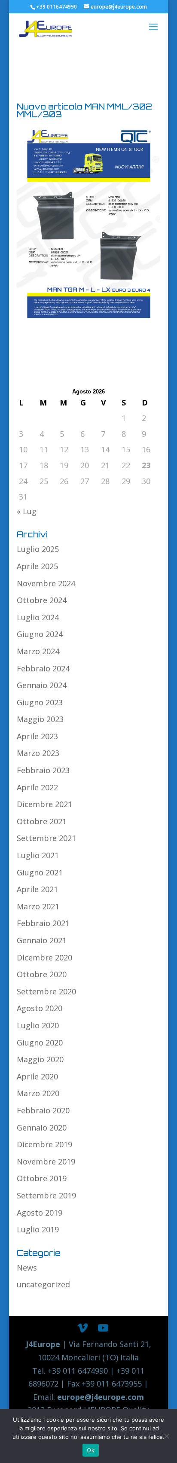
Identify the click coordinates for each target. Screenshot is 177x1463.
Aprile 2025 (37, 566)
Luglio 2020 (38, 1025)
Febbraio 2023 (43, 770)
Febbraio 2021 (43, 923)
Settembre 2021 (46, 838)
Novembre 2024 (46, 583)
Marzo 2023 (38, 753)
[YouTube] (103, 1328)
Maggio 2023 (40, 719)
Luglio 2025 (38, 549)
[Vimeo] (82, 1328)
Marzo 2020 (38, 1093)
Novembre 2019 (46, 1161)
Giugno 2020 (40, 1042)
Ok (91, 1450)
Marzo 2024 (38, 651)
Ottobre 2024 (42, 600)
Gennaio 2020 (42, 1127)
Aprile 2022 (37, 787)
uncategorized (43, 1284)
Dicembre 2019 (44, 1144)
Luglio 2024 (38, 617)
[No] (166, 1436)
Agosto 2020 (39, 1008)
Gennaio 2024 (42, 685)
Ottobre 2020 (42, 974)
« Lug (27, 511)
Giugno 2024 (40, 634)
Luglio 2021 (38, 855)
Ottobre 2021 (42, 821)
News (27, 1267)
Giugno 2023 (40, 702)
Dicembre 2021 (44, 804)
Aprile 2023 (37, 736)
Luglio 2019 (38, 1229)
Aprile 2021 (37, 889)
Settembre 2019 (46, 1195)
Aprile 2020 (37, 1076)
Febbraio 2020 (43, 1110)
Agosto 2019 (39, 1212)
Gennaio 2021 (42, 940)
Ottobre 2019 (42, 1178)
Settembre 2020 (46, 991)
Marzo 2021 (38, 906)
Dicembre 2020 (44, 957)
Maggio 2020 (40, 1059)
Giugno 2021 (40, 872)
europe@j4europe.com (100, 1397)
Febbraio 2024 (43, 668)
